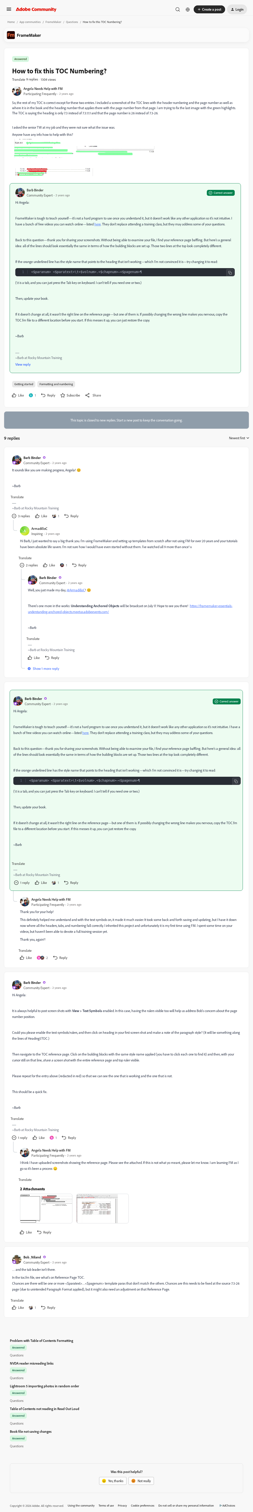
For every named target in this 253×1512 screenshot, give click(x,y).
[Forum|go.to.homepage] (36, 9)
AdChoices (228, 1505)
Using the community (81, 1505)
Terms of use (106, 1505)
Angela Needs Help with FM (43, 88)
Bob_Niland (32, 1257)
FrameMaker (53, 22)
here (97, 224)
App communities (30, 22)
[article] (126, 487)
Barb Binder (35, 190)
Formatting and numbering (56, 384)
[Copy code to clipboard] (230, 273)
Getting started (23, 384)
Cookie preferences (142, 1505)
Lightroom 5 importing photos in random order (44, 1386)
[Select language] (188, 9)
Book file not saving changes (31, 1431)
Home (11, 22)
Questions (72, 22)
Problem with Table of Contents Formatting (41, 1340)
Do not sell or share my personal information (186, 1505)
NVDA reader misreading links (32, 1363)
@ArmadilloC (76, 590)
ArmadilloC (39, 528)
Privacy (122, 1505)
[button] (9, 11)
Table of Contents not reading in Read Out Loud (44, 1409)
